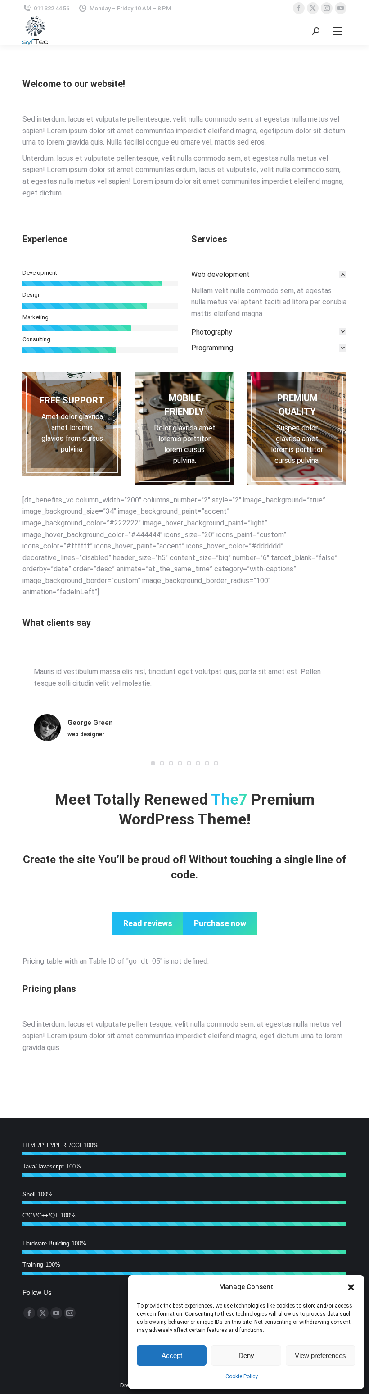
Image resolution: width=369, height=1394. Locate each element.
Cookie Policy (241, 1376)
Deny (246, 1355)
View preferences (320, 1355)
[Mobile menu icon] (337, 31)
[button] (351, 1287)
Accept (172, 1355)
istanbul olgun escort (67, 699)
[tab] (268, 275)
